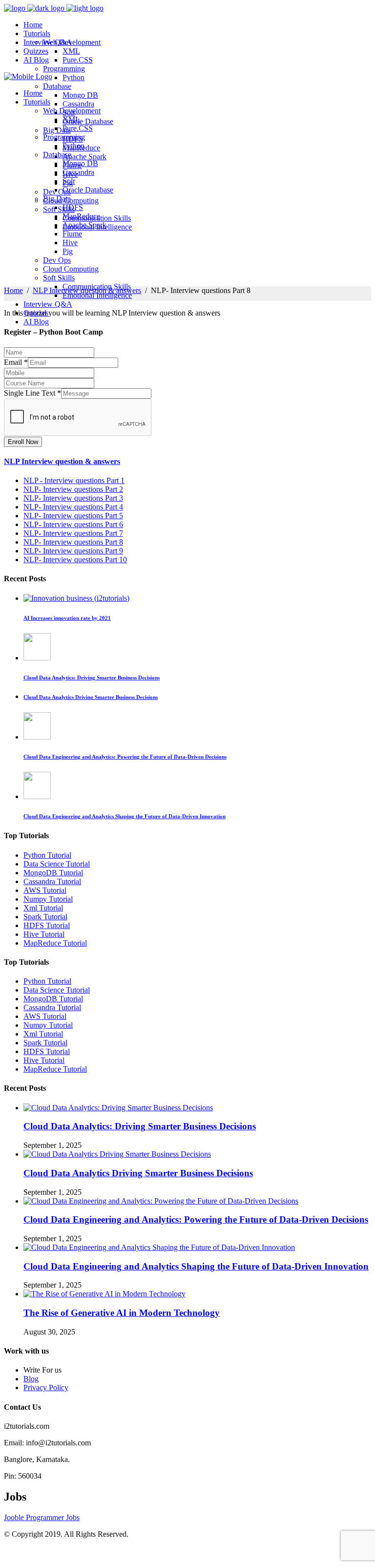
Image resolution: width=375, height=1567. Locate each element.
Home (13, 290)
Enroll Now (23, 441)
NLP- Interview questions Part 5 (73, 515)
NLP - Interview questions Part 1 (74, 480)
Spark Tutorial (45, 916)
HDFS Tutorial (46, 925)
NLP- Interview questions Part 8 (73, 542)
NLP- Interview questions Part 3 (73, 498)
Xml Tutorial (43, 908)
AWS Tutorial (44, 890)
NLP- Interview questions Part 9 (73, 551)
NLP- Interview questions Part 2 (73, 489)
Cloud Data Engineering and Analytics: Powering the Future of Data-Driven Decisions (195, 1219)
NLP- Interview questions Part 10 (75, 559)
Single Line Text (32, 393)
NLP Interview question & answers (87, 290)
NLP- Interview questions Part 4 (73, 507)
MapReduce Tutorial (55, 943)
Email (16, 362)
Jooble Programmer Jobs (42, 1517)
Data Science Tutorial (56, 864)
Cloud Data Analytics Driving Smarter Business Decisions (138, 1173)
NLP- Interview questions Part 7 (73, 533)
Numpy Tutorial (48, 899)
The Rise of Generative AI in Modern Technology (121, 1313)
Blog (31, 1379)
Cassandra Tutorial (52, 881)
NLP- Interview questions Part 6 (73, 524)
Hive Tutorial (43, 934)
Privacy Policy (45, 1387)
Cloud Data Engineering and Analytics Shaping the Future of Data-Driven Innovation (196, 1266)
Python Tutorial (47, 855)
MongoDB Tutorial (53, 872)
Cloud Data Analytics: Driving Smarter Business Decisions (139, 1126)
